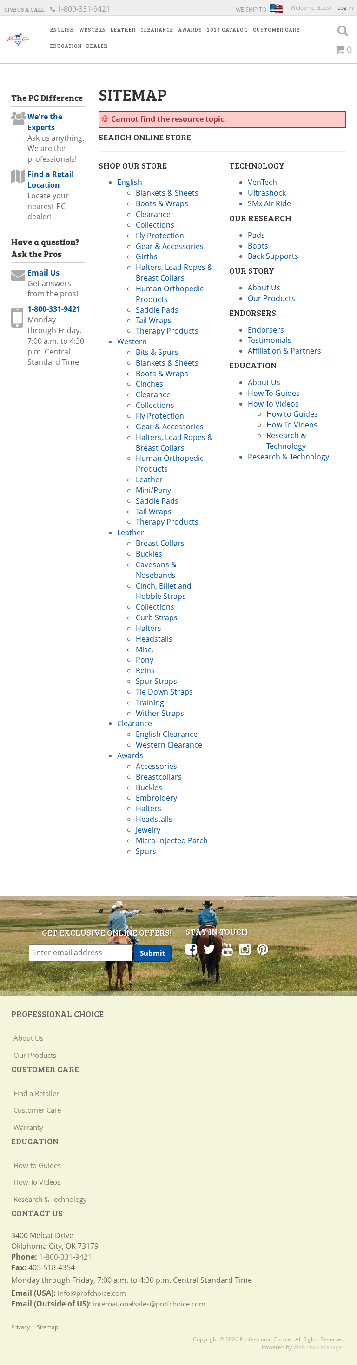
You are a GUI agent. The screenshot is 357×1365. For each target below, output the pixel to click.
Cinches (149, 384)
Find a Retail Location (50, 179)
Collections (155, 225)
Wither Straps (160, 713)
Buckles (149, 554)
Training (150, 702)
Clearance (153, 214)
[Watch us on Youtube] (227, 949)
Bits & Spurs (157, 352)
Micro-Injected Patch (172, 840)
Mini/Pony (153, 490)
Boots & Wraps (162, 203)
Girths (147, 256)
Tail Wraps (154, 320)
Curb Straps (157, 617)
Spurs (146, 851)
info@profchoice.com (92, 1293)
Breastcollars (159, 777)
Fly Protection (160, 235)
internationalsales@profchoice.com (149, 1303)
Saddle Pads (157, 310)
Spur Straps (156, 681)
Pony (144, 660)
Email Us (43, 273)
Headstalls (154, 639)
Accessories (156, 766)
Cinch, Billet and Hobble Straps (164, 591)
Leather (149, 479)
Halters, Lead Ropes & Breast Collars (174, 272)
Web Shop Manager (318, 1347)
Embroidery (156, 798)
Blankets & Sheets (167, 193)
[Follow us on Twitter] (209, 949)
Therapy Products (167, 331)
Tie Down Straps (164, 692)
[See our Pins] (262, 949)
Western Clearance (169, 745)
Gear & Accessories (170, 246)
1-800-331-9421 (53, 309)
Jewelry (148, 830)
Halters (148, 628)
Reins (145, 670)
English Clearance (167, 734)
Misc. (144, 649)
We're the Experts (44, 122)
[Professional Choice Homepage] (18, 39)
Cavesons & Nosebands (156, 569)
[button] (62, 30)
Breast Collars (160, 543)
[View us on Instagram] (245, 949)
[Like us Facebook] (191, 949)
